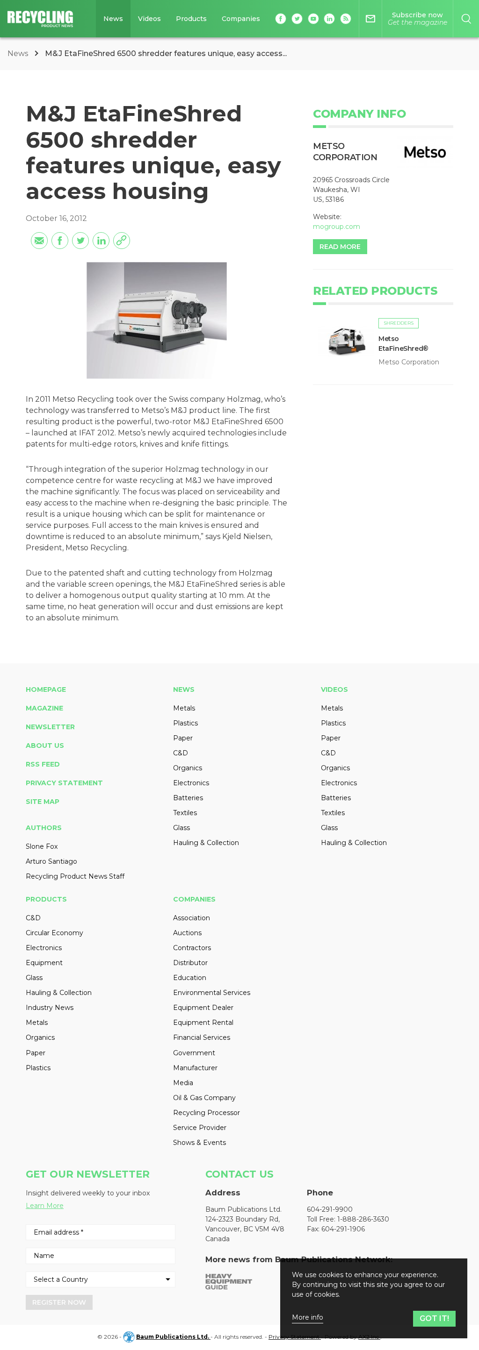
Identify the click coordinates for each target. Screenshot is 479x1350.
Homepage (46, 689)
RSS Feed (43, 764)
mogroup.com (336, 226)
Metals (184, 708)
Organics (187, 768)
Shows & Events (199, 1142)
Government (194, 1053)
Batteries (188, 798)
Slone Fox (42, 846)
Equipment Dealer (203, 1007)
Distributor (190, 962)
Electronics (191, 783)
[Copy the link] (121, 240)
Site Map (42, 801)
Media (183, 1083)
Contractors (192, 948)
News (113, 18)
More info (307, 1318)
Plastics (185, 723)
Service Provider (199, 1127)
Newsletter (50, 727)
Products (191, 18)
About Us (45, 745)
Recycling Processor (206, 1112)
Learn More (45, 1205)
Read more (340, 246)
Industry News (49, 1007)
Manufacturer (195, 1068)
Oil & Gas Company (204, 1097)
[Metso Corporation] (425, 152)
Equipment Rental (203, 1022)
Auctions (187, 933)
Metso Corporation (408, 362)
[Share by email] (39, 240)
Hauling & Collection (206, 842)
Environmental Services (211, 992)
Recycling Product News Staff (75, 876)
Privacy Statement (64, 783)
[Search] (466, 18)
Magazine (44, 708)
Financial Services (201, 1037)
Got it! (434, 1318)
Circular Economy (54, 933)
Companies (241, 18)
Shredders (399, 323)
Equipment (44, 962)
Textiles (185, 813)
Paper (183, 738)
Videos (149, 18)
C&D (180, 753)
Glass (181, 827)
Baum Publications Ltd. (173, 1336)
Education (189, 977)
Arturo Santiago (51, 861)
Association (191, 918)
